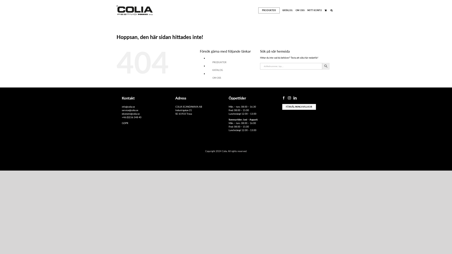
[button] (332, 10)
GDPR (125, 123)
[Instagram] (289, 97)
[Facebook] (283, 97)
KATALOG (217, 70)
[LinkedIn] (295, 97)
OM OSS (216, 77)
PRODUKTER (219, 62)
